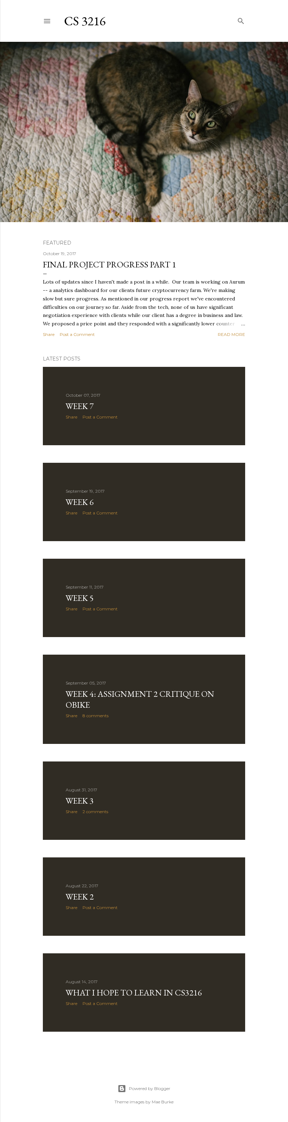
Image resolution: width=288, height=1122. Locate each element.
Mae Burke (163, 1101)
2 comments (95, 811)
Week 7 (80, 406)
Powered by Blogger (149, 1088)
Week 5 (80, 597)
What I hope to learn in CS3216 (134, 992)
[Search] (241, 19)
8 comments (96, 715)
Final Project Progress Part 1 (109, 264)
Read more (231, 334)
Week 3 (80, 800)
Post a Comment (77, 334)
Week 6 (80, 502)
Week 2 (80, 896)
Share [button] (48, 334)
